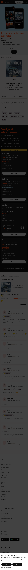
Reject (6, 564)
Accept (17, 564)
